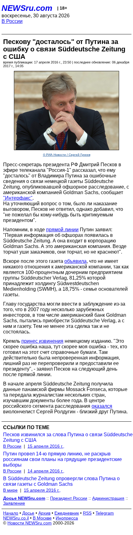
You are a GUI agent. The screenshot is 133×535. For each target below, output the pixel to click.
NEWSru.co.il (16, 517)
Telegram (105, 513)
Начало (10, 513)
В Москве (42, 517)
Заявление (14, 503)
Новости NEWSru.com (29, 522)
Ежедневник (66, 513)
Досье (28, 513)
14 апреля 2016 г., (46, 470)
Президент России (68, 498)
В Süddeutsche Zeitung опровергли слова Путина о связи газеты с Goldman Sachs (61, 481)
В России (12, 21)
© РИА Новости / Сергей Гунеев (66, 154)
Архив (44, 513)
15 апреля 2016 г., (46, 446)
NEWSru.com (27, 8)
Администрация (108, 498)
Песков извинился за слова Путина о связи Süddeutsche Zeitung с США (68, 437)
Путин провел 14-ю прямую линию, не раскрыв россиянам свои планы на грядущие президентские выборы (62, 459)
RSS (87, 513)
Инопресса (67, 517)
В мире (10, 490)
